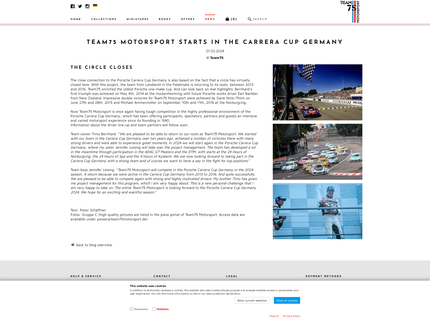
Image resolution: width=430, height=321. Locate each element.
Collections (103, 19)
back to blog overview (94, 245)
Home (76, 19)
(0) (234, 19)
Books (165, 19)
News (210, 19)
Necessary (141, 309)
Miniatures (138, 19)
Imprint (274, 316)
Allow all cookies (287, 300)
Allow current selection (252, 300)
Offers (188, 19)
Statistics (163, 309)
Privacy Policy (291, 316)
